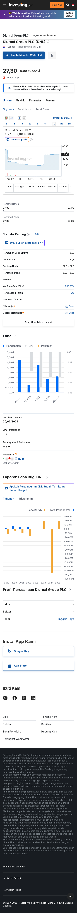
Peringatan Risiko (12, 889)
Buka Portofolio (12, 731)
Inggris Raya (66, 618)
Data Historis (25, 109)
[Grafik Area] (11, 118)
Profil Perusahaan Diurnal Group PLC (35, 589)
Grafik (20, 100)
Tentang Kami (49, 716)
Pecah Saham (43, 109)
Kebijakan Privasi (12, 878)
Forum (50, 100)
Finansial (35, 100)
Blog (5, 716)
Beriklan (46, 724)
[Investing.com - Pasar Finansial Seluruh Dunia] (21, 5)
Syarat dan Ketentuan (14, 866)
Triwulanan (25, 498)
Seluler (7, 724)
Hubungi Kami (49, 731)
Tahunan (8, 498)
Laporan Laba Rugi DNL (23, 477)
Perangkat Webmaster (16, 738)
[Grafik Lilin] (6, 118)
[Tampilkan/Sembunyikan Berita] (24, 118)
